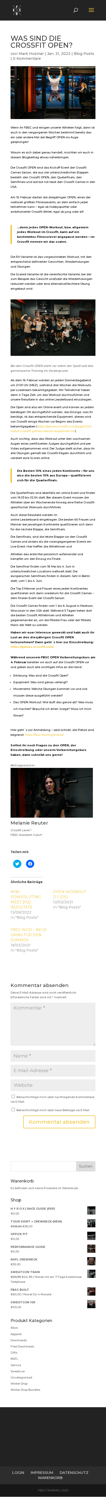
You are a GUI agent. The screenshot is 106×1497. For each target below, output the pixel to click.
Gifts (14, 1352)
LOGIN (18, 1472)
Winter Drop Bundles (25, 1390)
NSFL (14, 1359)
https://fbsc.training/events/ (44, 735)
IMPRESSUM (42, 1472)
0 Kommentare (27, 58)
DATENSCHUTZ (74, 1472)
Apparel (16, 1334)
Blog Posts (84, 53)
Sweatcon (18, 1371)
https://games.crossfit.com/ (32, 647)
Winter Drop (19, 1383)
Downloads (19, 1340)
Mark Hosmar (31, 53)
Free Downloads (22, 1346)
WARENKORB (50, 1477)
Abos (14, 1327)
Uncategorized (21, 1377)
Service (16, 1365)
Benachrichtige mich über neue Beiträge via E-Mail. (53, 1110)
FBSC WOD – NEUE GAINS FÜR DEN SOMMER (29, 934)
